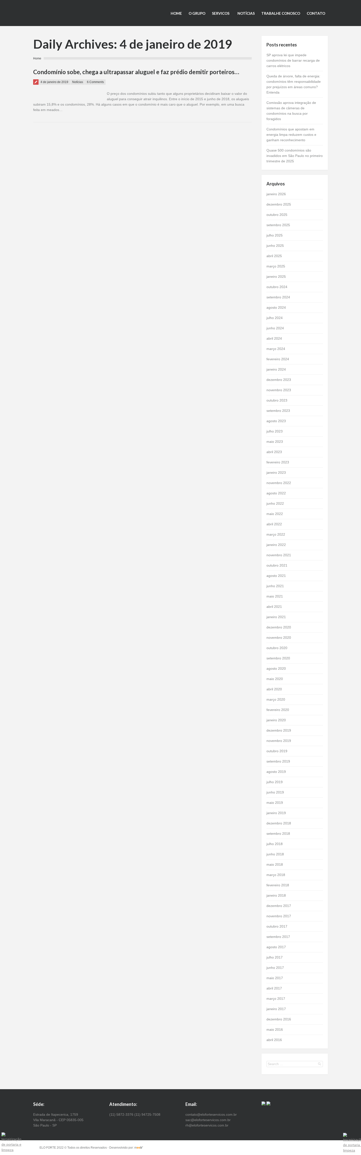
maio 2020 (274, 679)
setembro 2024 (278, 297)
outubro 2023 (276, 400)
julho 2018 (274, 844)
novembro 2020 (278, 638)
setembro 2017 (278, 937)
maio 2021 (274, 596)
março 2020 (275, 699)
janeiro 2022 (276, 545)
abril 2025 (274, 256)
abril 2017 (274, 988)
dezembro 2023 (278, 380)
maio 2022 (274, 514)
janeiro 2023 (276, 472)
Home (176, 13)
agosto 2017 (276, 947)
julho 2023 (274, 431)
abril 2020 (274, 689)
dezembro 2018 (278, 823)
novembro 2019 (278, 741)
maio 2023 (274, 442)
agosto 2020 (276, 668)
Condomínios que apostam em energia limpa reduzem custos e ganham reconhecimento (291, 134)
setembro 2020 (278, 658)
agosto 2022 (276, 493)
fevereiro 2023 (277, 462)
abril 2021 (274, 607)
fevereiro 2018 (277, 885)
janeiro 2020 (276, 720)
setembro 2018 (278, 833)
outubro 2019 (276, 751)
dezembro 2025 (278, 204)
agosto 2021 (276, 576)
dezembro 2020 (278, 627)
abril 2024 (274, 338)
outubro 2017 (276, 926)
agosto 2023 (276, 421)
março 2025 (275, 266)
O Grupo (197, 13)
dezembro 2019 (278, 730)
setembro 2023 (278, 411)
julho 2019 (274, 782)
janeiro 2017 (276, 1009)
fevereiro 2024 (277, 359)
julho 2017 (274, 957)
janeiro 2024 (276, 369)
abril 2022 (274, 524)
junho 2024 (275, 328)
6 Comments (95, 82)
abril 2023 (274, 452)
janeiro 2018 (276, 895)
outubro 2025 (276, 215)
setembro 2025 (278, 225)
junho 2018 (275, 854)
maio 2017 (274, 978)
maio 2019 (274, 803)
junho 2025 (275, 246)
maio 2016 (274, 1029)
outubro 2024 (276, 287)
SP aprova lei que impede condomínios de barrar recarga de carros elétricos (293, 60)
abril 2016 (274, 1040)
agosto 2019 (276, 772)
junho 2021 (275, 586)
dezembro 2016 (278, 1019)
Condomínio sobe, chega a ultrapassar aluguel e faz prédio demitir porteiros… (136, 71)
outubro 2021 (276, 565)
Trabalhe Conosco (280, 13)
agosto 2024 (276, 307)
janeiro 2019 (276, 813)
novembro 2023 (278, 390)
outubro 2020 (276, 648)
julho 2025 (274, 235)
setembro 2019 (278, 761)
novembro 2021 (278, 555)
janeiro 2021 (276, 617)
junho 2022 (275, 503)
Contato (316, 13)
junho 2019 (275, 792)
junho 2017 (275, 968)
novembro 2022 (278, 483)
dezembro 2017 (278, 906)
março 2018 (275, 875)
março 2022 (275, 534)
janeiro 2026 (276, 194)
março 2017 (275, 999)
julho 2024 (274, 318)
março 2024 (275, 349)
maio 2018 (274, 864)
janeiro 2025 (276, 276)
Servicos (220, 13)
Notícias (246, 13)
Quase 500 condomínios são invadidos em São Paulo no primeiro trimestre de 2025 (294, 155)
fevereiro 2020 (277, 710)
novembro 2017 (278, 916)
